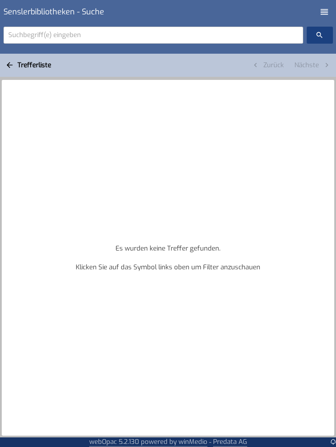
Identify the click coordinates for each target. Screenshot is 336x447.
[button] (324, 12)
